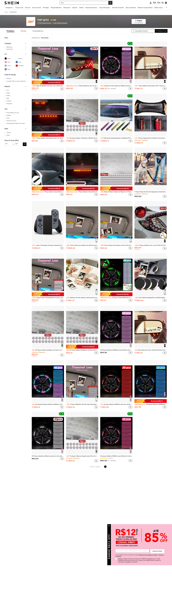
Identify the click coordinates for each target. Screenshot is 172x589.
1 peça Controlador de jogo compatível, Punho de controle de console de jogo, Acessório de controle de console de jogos (48, 245)
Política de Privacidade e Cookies (148, 555)
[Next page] (108, 466)
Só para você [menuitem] (19, 7)
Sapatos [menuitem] (74, 7)
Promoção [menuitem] (46, 7)
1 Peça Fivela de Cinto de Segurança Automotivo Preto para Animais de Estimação (150, 192)
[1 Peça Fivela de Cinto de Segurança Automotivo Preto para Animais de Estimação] (150, 168)
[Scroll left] (164, 7)
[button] (162, 3)
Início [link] (6, 12)
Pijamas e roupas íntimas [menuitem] (145, 7)
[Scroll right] (166, 7)
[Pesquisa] (110, 3)
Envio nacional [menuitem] (36, 7)
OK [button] (25, 144)
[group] (15, 47)
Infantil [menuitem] (81, 7)
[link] (154, 2)
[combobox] (41, 38)
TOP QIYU (43, 20)
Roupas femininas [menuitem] (56, 7)
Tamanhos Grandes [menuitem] (118, 7)
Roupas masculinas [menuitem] (91, 7)
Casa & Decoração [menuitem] (104, 7)
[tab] (10, 31)
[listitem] (44, 23)
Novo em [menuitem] (27, 7)
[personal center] (150, 3)
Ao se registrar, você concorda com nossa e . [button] (139, 555)
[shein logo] (11, 2)
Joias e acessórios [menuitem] (131, 7)
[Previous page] (103, 466)
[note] (48, 82)
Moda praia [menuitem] (66, 7)
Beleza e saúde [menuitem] (159, 7)
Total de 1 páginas (95, 466)
